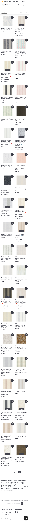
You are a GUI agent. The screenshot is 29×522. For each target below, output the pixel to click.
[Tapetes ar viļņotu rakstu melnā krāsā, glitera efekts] (7, 185)
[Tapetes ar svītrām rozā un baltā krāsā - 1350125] (21, 70)
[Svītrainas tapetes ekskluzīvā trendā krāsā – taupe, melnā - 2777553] (21, 115)
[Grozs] (23, 4)
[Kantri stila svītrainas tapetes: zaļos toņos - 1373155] (7, 115)
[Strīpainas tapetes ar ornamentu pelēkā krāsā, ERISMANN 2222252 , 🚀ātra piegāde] (21, 139)
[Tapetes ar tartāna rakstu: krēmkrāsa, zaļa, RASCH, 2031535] (21, 366)
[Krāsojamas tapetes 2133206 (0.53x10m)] (7, 273)
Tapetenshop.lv (7, 5)
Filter (4, 12)
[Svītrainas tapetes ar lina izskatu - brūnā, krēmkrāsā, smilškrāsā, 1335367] (7, 432)
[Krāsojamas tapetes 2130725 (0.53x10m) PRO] (21, 184)
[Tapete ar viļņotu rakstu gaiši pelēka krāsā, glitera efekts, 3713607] (7, 455)
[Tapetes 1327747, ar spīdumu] (7, 47)
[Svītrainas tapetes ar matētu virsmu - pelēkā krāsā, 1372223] (21, 320)
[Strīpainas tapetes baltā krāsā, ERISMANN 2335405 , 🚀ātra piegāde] (7, 137)
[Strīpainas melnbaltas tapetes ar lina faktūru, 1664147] (7, 94)
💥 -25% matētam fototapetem (10, 1)
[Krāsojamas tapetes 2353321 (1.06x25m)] (7, 230)
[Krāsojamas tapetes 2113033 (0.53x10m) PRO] (21, 253)
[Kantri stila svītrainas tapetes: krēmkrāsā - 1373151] (21, 94)
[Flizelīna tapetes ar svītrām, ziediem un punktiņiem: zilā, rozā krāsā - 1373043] (21, 48)
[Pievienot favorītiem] (12, 17)
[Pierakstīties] (22, 503)
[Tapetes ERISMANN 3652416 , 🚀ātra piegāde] (21, 26)
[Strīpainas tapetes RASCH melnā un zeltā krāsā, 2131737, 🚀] (7, 298)
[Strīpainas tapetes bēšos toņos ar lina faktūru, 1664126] (7, 388)
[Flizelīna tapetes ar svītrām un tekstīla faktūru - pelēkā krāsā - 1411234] (7, 366)
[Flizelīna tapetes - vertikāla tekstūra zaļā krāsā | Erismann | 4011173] (21, 275)
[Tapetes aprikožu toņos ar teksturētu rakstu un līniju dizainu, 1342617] (21, 162)
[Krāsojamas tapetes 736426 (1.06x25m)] (7, 161)
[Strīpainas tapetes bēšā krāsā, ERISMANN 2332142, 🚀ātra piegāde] (7, 71)
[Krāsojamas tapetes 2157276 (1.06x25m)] (21, 431)
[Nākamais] (19, 472)
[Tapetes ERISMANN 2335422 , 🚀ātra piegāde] (21, 232)
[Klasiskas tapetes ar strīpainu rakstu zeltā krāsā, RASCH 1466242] (7, 321)
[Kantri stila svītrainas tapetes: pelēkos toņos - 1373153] (7, 253)
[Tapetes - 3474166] (21, 387)
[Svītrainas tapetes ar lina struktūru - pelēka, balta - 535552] (7, 410)
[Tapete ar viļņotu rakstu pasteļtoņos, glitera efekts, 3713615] (21, 410)
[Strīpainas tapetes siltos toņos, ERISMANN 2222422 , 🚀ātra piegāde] (21, 208)
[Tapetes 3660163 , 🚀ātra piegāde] (7, 207)
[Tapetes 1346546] (21, 453)
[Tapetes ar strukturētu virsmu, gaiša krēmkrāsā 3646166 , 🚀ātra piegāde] (21, 298)
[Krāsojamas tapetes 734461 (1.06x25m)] (7, 24)
